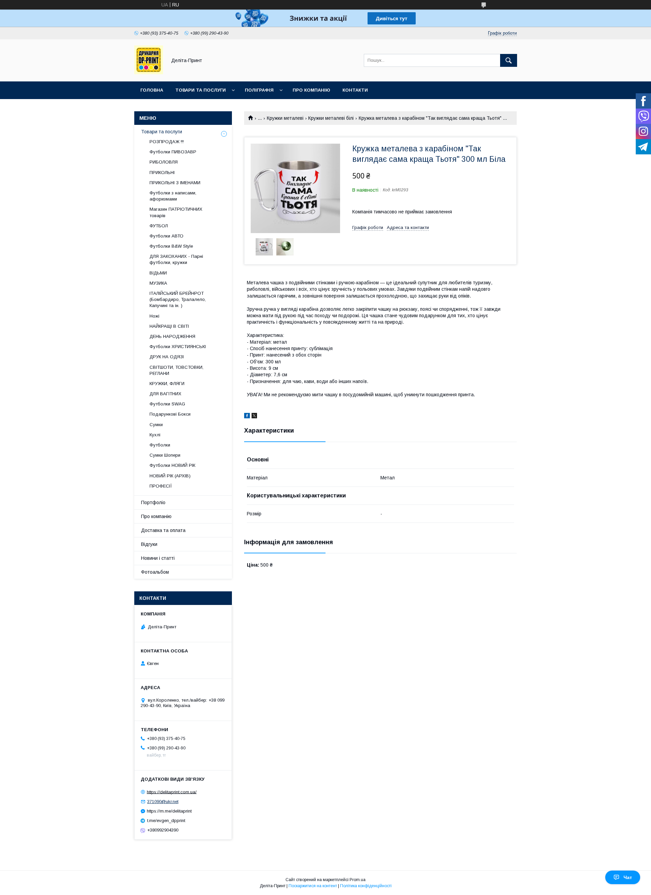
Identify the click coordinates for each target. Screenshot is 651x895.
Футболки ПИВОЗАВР (173, 151)
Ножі (154, 316)
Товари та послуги (161, 131)
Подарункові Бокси (170, 414)
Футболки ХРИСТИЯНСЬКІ (178, 346)
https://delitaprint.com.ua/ (172, 791)
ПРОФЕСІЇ (161, 486)
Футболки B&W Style (171, 246)
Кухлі (155, 434)
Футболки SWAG (167, 403)
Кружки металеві (285, 118)
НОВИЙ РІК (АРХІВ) (170, 475)
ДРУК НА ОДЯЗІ (167, 356)
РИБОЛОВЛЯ (164, 162)
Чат (628, 877)
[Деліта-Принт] (148, 72)
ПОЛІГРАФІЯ (259, 90)
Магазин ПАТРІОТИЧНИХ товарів (176, 212)
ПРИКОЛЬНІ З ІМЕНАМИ (175, 182)
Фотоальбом (155, 572)
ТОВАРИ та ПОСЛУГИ (200, 90)
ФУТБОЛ (159, 225)
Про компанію (311, 90)
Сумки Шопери (165, 455)
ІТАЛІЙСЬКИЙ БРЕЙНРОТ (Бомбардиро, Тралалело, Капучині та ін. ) (178, 299)
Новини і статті (158, 558)
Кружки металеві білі (331, 118)
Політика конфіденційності (366, 885)
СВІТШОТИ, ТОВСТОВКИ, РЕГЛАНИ (176, 370)
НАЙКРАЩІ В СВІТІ (169, 326)
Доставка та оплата (163, 530)
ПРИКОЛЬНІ (162, 172)
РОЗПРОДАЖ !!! (167, 141)
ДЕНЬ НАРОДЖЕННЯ (172, 336)
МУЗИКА (158, 283)
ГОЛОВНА (151, 90)
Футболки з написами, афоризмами (173, 196)
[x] (254, 416)
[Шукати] (508, 60)
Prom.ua (358, 879)
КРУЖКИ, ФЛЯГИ (167, 383)
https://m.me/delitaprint (169, 811)
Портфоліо (153, 502)
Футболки (160, 445)
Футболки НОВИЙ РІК (172, 465)
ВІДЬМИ (158, 272)
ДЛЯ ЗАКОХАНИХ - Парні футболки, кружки (176, 259)
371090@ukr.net (162, 801)
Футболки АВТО (166, 236)
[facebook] (247, 416)
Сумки (156, 424)
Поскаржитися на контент (313, 885)
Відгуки (149, 544)
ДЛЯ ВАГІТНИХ (165, 393)
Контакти (355, 90)
